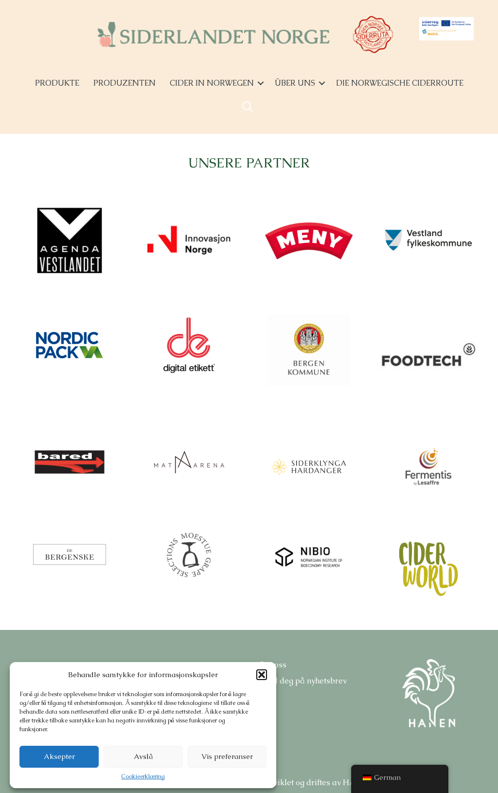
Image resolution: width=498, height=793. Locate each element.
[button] (262, 675)
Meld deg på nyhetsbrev (303, 681)
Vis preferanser (227, 756)
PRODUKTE (57, 83)
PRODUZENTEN (124, 83)
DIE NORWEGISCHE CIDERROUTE (399, 83)
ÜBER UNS (295, 83)
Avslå (143, 756)
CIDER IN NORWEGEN (212, 83)
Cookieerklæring (143, 776)
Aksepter (59, 756)
